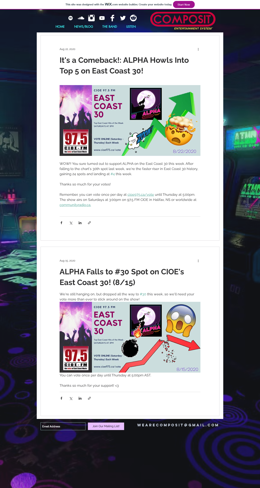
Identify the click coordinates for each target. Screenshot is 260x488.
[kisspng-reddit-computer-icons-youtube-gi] (133, 18)
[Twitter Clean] (123, 18)
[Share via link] (89, 223)
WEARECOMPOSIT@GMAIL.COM (178, 425)
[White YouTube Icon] (102, 18)
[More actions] (198, 49)
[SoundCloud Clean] (81, 18)
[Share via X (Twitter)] (71, 223)
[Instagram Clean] (91, 18)
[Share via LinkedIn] (80, 223)
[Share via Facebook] (61, 223)
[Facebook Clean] (112, 18)
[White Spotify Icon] (70, 18)
